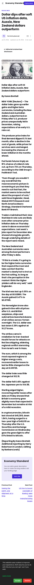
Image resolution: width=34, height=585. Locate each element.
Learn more (6, 576)
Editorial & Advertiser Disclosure (13, 50)
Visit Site (17, 476)
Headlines (6, 10)
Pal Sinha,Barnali (13, 36)
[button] (3, 3)
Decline (27, 581)
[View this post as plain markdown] (28, 36)
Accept (17, 581)
